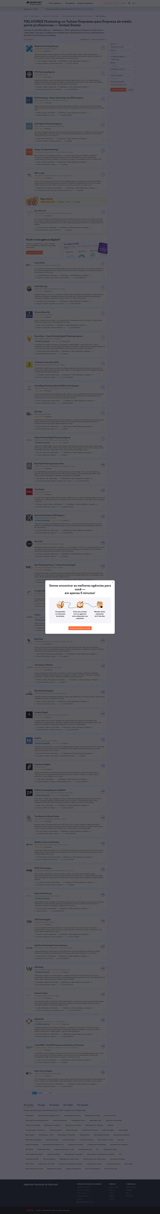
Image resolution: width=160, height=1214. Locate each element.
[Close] (112, 582)
